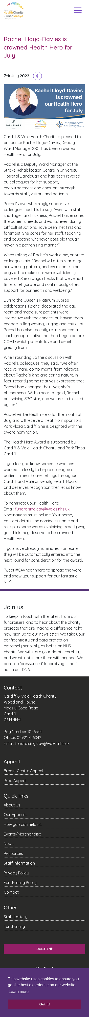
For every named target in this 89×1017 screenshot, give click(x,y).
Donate (43, 949)
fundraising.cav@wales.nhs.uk (42, 509)
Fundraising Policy (20, 882)
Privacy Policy (16, 872)
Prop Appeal (15, 780)
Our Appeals (15, 814)
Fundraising (14, 926)
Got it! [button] (44, 1004)
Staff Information (19, 863)
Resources (13, 853)
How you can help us (23, 824)
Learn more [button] (19, 991)
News (9, 843)
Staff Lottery (15, 916)
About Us (12, 805)
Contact (11, 892)
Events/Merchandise (22, 834)
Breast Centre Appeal (23, 770)
